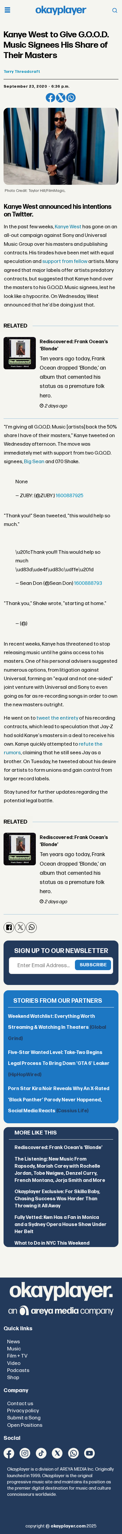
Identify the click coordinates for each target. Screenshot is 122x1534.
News (13, 1342)
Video (13, 1363)
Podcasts (18, 1370)
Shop (13, 1377)
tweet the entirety (57, 718)
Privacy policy (23, 1411)
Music (14, 1349)
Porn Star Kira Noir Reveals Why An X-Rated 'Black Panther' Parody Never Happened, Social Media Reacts (58, 1100)
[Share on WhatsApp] (71, 97)
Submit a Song (24, 1418)
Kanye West (68, 227)
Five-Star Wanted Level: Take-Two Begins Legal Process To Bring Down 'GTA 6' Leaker (59, 1064)
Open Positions (24, 1425)
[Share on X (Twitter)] (60, 97)
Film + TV (17, 1356)
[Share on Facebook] (50, 97)
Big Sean (34, 461)
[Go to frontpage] (61, 10)
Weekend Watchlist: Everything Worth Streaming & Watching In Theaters (57, 1028)
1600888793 (88, 583)
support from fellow (64, 261)
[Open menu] (7, 10)
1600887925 (69, 495)
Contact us (20, 1403)
